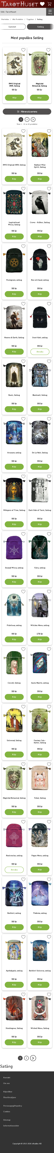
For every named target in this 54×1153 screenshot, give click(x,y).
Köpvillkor (7, 1091)
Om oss (6, 1083)
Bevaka (40, 351)
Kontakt (6, 1077)
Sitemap (6, 1120)
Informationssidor (11, 1125)
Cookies (6, 1111)
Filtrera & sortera (29, 111)
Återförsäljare (9, 1097)
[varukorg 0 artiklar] (50, 4)
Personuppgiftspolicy (12, 1106)
